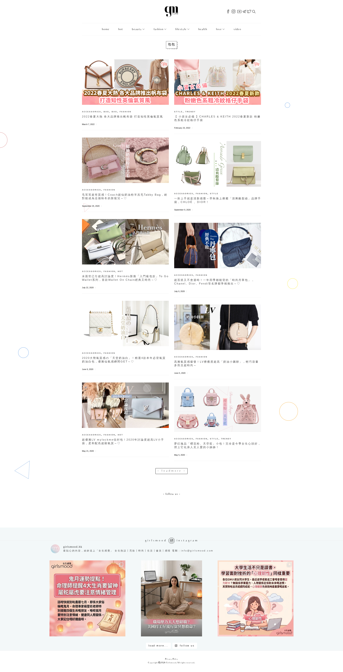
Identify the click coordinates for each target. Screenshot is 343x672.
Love (219, 29)
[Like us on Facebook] (228, 11)
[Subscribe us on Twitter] (249, 11)
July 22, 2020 (88, 287)
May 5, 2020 (179, 455)
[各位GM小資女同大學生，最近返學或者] (256, 598)
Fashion (158, 29)
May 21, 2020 (88, 451)
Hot (120, 29)
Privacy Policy (171, 659)
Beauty (137, 29)
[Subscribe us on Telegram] (244, 11)
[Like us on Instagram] (233, 11)
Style (178, 112)
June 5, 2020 (179, 373)
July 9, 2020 (179, 291)
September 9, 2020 (182, 210)
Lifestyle (181, 29)
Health (202, 29)
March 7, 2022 (88, 124)
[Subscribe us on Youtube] (239, 11)
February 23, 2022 (182, 128)
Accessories (91, 112)
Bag (106, 112)
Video (237, 29)
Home (105, 29)
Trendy (190, 112)
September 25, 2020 (91, 206)
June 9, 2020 (87, 369)
